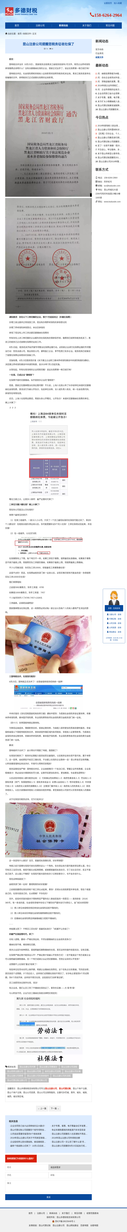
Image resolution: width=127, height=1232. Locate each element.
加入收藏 (118, 3)
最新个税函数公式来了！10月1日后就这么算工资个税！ (28, 1146)
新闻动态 (63, 25)
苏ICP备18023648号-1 (65, 1221)
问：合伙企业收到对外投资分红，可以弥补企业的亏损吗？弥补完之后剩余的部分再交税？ (108, 78)
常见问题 (110, 25)
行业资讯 (99, 53)
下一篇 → (55, 1108)
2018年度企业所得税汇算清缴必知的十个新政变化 (108, 85)
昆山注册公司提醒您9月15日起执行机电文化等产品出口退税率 (69, 1146)
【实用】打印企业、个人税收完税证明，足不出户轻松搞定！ (108, 134)
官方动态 (99, 49)
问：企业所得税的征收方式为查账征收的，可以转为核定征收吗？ (108, 89)
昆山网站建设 (72, 1225)
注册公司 (40, 25)
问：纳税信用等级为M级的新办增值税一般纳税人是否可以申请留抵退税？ (108, 74)
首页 (17, 25)
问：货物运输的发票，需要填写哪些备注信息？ (108, 81)
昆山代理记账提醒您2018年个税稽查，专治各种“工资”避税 (108, 158)
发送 (48, 1197)
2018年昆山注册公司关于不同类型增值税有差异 (28, 1138)
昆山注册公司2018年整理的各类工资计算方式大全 (108, 161)
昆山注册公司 (58, 1225)
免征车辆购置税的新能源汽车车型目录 (67, 1130)
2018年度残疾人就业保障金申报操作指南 (108, 126)
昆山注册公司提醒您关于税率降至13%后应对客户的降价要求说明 (108, 109)
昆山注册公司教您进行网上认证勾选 (108, 138)
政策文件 (99, 57)
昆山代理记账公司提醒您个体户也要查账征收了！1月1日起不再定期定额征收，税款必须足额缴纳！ (108, 142)
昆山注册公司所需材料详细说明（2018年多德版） (108, 130)
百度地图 (84, 1225)
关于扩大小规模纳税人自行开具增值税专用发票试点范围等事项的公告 (108, 101)
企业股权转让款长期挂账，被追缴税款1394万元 (28, 1142)
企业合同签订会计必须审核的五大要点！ (27, 1126)
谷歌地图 (94, 1225)
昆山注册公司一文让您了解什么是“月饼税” (69, 1142)
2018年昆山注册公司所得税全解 (65, 1138)
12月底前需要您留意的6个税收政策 (25, 1134)
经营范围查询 (92, 1213)
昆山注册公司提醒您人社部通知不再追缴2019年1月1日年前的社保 (69, 1134)
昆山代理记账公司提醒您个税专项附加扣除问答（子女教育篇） (28, 1130)
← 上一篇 (42, 1108)
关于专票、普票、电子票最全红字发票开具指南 (69, 1126)
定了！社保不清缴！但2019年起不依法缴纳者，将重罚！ (108, 146)
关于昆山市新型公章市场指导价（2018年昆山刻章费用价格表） (108, 154)
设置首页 (108, 3)
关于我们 (86, 25)
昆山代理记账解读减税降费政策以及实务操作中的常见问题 (108, 105)
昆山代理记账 (45, 1225)
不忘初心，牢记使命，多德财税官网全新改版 (108, 150)
